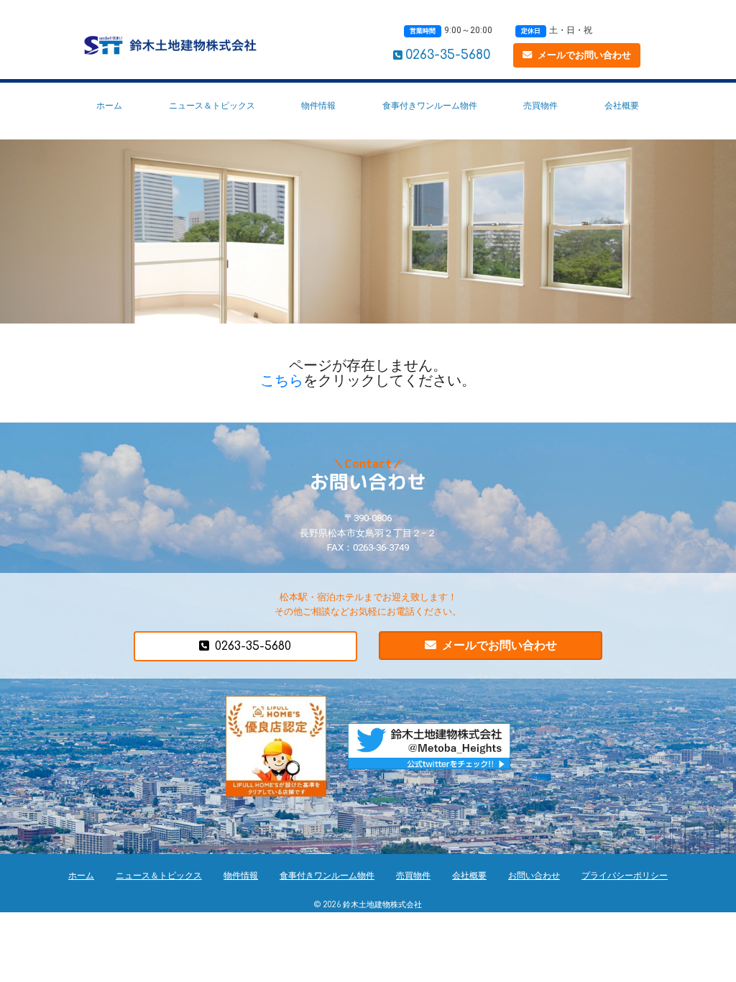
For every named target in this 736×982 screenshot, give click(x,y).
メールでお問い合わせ (584, 55)
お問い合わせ (534, 876)
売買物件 (540, 106)
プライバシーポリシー (624, 876)
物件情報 (318, 106)
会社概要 (621, 106)
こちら (281, 380)
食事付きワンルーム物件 (429, 106)
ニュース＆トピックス (212, 106)
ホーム (109, 106)
